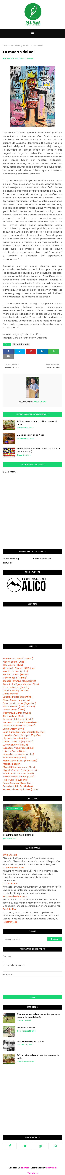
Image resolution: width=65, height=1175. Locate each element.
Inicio (5, 45)
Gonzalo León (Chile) (14, 716)
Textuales (7, 562)
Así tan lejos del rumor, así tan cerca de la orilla (37, 423)
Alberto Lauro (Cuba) (14, 661)
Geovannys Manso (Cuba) (17, 712)
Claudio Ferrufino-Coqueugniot (19, 680)
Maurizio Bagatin (18, 45)
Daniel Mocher (10, 693)
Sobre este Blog (11, 558)
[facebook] (10, 1146)
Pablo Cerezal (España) (15, 779)
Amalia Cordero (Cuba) (15, 671)
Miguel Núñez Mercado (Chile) (19, 767)
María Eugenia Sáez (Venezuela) (20, 760)
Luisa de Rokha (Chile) (14, 751)
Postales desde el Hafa (15, 896)
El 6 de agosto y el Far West (30, 434)
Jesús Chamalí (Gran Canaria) (19, 725)
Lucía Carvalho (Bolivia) (15, 744)
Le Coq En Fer (10, 883)
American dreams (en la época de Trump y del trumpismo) (38, 450)
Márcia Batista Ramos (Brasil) (18, 773)
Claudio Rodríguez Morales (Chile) (21, 684)
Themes (25, 1167)
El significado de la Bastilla (18, 835)
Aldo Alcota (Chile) (13, 665)
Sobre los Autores (42, 558)
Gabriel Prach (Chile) (14, 709)
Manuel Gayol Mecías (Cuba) (18, 754)
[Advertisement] (32, 1102)
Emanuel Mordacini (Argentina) (19, 703)
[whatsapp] (55, 1146)
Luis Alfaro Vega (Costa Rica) (18, 747)
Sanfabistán (9, 909)
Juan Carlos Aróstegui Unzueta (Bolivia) (24, 732)
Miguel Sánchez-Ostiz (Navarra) (20, 770)
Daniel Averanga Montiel (16, 690)
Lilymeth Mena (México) (16, 738)
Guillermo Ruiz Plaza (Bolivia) (18, 719)
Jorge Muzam (11, 58)
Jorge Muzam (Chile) (14, 728)
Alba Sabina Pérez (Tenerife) (18, 658)
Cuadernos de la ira (13, 867)
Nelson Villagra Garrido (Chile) (18, 776)
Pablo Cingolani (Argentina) (17, 783)
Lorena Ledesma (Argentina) (18, 741)
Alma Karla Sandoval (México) (19, 668)
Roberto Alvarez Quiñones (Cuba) (21, 789)
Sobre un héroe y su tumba (30, 1041)
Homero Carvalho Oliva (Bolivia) (20, 722)
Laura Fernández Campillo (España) (22, 735)
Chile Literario (10, 854)
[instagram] (40, 1146)
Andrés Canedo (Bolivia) (16, 674)
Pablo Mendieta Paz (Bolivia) (18, 786)
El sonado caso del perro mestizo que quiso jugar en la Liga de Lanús (38, 1016)
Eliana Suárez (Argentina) (16, 700)
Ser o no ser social (26, 1027)
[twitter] (25, 1146)
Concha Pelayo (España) (16, 687)
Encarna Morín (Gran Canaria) (19, 706)
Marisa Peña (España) (14, 757)
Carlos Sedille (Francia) (15, 677)
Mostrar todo (10, 921)
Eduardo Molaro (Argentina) (17, 696)
